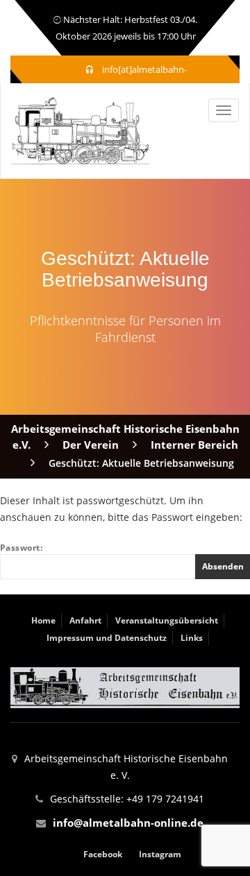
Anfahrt (85, 620)
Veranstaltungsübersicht (166, 620)
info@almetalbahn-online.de (128, 823)
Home (43, 620)
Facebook (102, 854)
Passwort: (21, 547)
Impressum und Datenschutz (107, 638)
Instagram (160, 854)
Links (192, 638)
